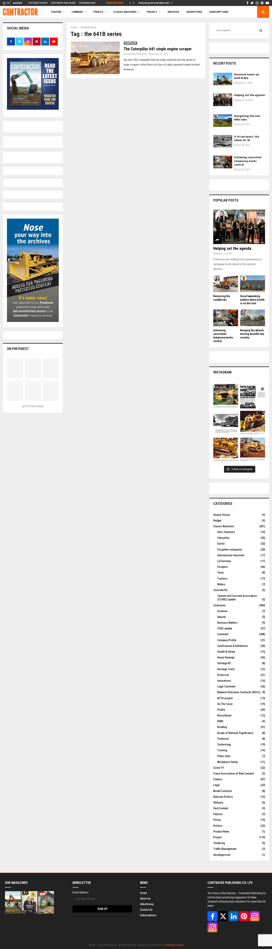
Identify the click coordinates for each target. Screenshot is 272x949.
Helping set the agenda (249, 95)
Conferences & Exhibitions (232, 646)
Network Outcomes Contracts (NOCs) (238, 692)
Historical (223, 675)
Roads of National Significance (235, 733)
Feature (56, 11)
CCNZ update (224, 628)
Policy (217, 819)
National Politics (223, 796)
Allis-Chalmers (226, 532)
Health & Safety (226, 651)
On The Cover (225, 704)
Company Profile (226, 640)
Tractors (222, 578)
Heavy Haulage (225, 657)
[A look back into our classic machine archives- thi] (225, 396)
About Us (145, 898)
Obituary (218, 802)
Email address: (80, 892)
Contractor (219, 605)
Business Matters (227, 622)
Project (152, 11)
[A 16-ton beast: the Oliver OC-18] (222, 141)
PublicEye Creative (175, 945)
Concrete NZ (220, 590)
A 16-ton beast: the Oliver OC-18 (154, 3)
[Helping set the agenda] (222, 99)
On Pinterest (18, 349)
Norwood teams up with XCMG (246, 76)
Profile (98, 11)
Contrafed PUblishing (136, 54)
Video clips (223, 756)
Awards (221, 616)
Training (222, 750)
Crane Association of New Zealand (233, 773)
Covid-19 (218, 767)
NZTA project (225, 698)
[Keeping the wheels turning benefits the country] (252, 317)
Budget (217, 520)
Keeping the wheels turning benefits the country (252, 334)
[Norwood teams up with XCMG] (222, 79)
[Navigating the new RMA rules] (222, 120)
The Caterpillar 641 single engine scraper (158, 49)
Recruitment (224, 715)
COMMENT (77, 11)
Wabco (221, 584)
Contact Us (146, 909)
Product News (221, 831)
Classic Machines (125, 11)
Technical (223, 738)
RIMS (220, 721)
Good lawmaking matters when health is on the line (252, 300)
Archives (173, 11)
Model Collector (222, 791)
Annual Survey (221, 514)
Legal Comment (226, 686)
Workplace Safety (227, 762)
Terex (220, 572)
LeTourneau (224, 561)
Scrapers (222, 566)
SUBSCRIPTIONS (218, 11)
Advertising (194, 11)
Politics (217, 825)
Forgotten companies (229, 549)
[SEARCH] (260, 30)
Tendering (219, 843)
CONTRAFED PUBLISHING (63, 3)
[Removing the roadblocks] (225, 283)
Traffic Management (224, 848)
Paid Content (220, 808)
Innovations (224, 680)
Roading (222, 727)
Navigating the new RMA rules (247, 118)
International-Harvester (231, 555)
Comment (222, 634)
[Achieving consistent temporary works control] (222, 162)
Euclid (220, 543)
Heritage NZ (224, 663)
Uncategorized (221, 854)
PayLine (217, 814)
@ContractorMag (32, 406)
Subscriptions (148, 915)
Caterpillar (130, 43)
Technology (224, 744)
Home (143, 893)
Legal (216, 785)
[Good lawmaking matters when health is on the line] (252, 283)
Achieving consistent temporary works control (248, 161)
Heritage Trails (226, 669)
